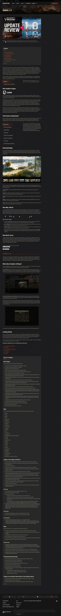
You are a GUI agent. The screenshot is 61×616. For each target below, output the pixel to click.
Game (13, 3)
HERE (38, 328)
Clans (22, 3)
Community (34, 3)
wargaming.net (7, 612)
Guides (17, 3)
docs (5, 8)
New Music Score (8, 58)
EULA (17, 600)
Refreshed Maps (8, 55)
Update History (9, 8)
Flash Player (9, 253)
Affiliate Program (6, 604)
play (6, 246)
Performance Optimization (9, 53)
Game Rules (18, 604)
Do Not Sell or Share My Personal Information (32, 600)
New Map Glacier (8, 56)
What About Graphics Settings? (10, 59)
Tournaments (28, 3)
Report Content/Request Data (8, 606)
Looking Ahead (7, 61)
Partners (4, 602)
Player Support (5, 600)
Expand (5, 49)
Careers (17, 606)
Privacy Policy (18, 602)
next (9, 246)
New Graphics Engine (8, 52)
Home (3, 8)
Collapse (5, 63)
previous (4, 246)
